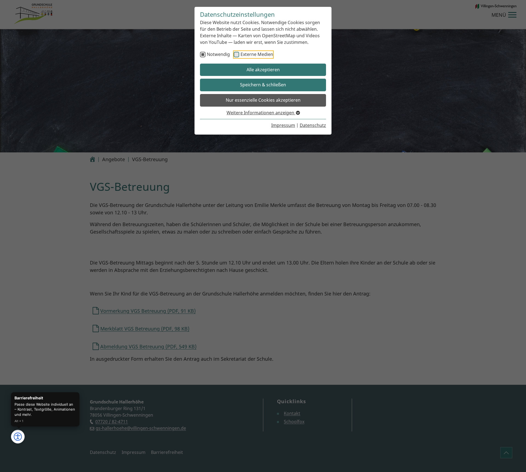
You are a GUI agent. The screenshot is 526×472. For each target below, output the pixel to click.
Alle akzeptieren (263, 70)
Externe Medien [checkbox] (257, 54)
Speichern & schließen (263, 85)
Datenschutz (313, 125)
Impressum (283, 125)
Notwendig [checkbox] (218, 54)
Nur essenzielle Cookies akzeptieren (263, 100)
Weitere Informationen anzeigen (261, 113)
